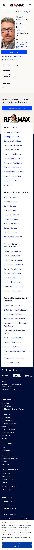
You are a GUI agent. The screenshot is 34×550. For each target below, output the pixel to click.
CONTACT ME (14, 52)
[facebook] (2, 370)
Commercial (5, 435)
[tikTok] (21, 370)
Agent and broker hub (9, 479)
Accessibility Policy (8, 508)
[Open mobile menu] (30, 5)
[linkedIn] (17, 370)
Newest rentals (6, 421)
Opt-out (17, 546)
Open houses (6, 426)
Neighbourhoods (7, 432)
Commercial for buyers (9, 459)
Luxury (4, 438)
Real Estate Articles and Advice (12, 409)
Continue (17, 543)
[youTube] (10, 370)
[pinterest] (13, 370)
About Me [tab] (6, 65)
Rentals (4, 462)
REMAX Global (6, 406)
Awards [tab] (15, 65)
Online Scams (6, 497)
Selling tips (5, 465)
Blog (3, 447)
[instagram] (6, 370)
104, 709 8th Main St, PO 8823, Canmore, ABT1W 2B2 (22, 45)
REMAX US (5, 403)
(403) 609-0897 (12, 60)
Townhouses (12, 251)
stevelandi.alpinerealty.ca (15, 56)
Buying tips (5, 450)
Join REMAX (5, 473)
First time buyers (7, 453)
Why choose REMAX (8, 486)
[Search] (4, 5)
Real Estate (12, 132)
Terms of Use (6, 505)
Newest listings (6, 418)
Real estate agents (8, 429)
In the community (8, 489)
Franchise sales (6, 476)
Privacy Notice (6, 501)
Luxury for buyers (8, 456)
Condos (11, 197)
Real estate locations (8, 424)
